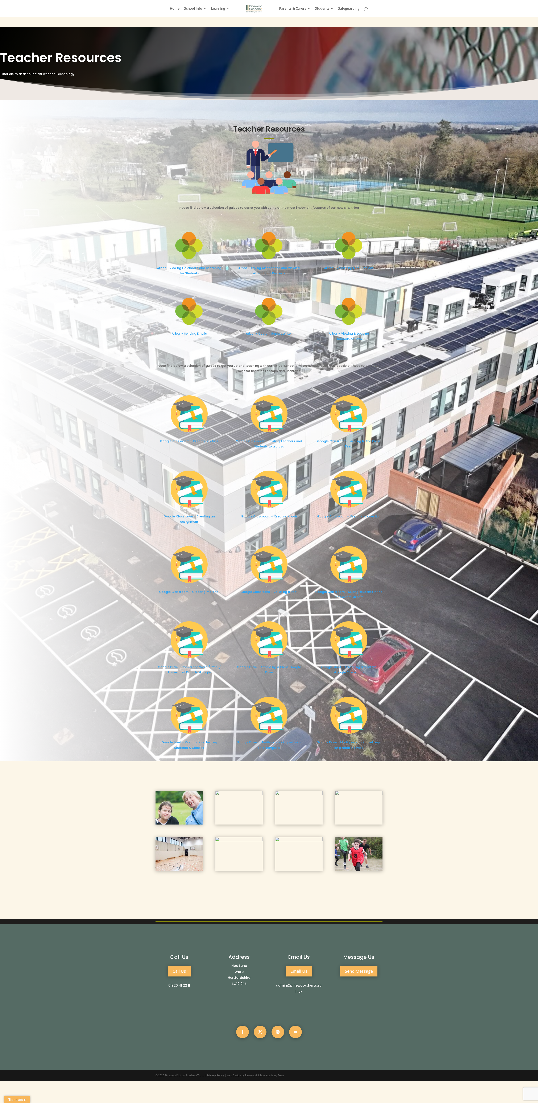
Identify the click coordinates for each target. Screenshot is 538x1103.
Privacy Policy (215, 1075)
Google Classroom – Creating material (189, 592)
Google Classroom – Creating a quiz (269, 516)
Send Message (359, 971)
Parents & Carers (292, 9)
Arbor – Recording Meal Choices (349, 268)
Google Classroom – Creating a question (349, 516)
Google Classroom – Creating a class (189, 441)
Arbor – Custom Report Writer (269, 333)
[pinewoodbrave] (299, 794)
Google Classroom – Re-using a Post (269, 592)
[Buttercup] (239, 840)
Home (174, 9)
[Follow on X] (260, 1032)
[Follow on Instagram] (278, 1032)
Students (322, 9)
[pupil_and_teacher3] (358, 794)
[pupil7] (358, 870)
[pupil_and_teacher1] (179, 823)
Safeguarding (348, 9)
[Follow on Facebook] (242, 1032)
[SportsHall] (179, 870)
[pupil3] (239, 794)
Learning (218, 9)
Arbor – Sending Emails (189, 333)
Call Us (179, 971)
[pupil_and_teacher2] (299, 840)
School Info (193, 9)
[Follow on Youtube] (295, 1032)
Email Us (298, 971)
